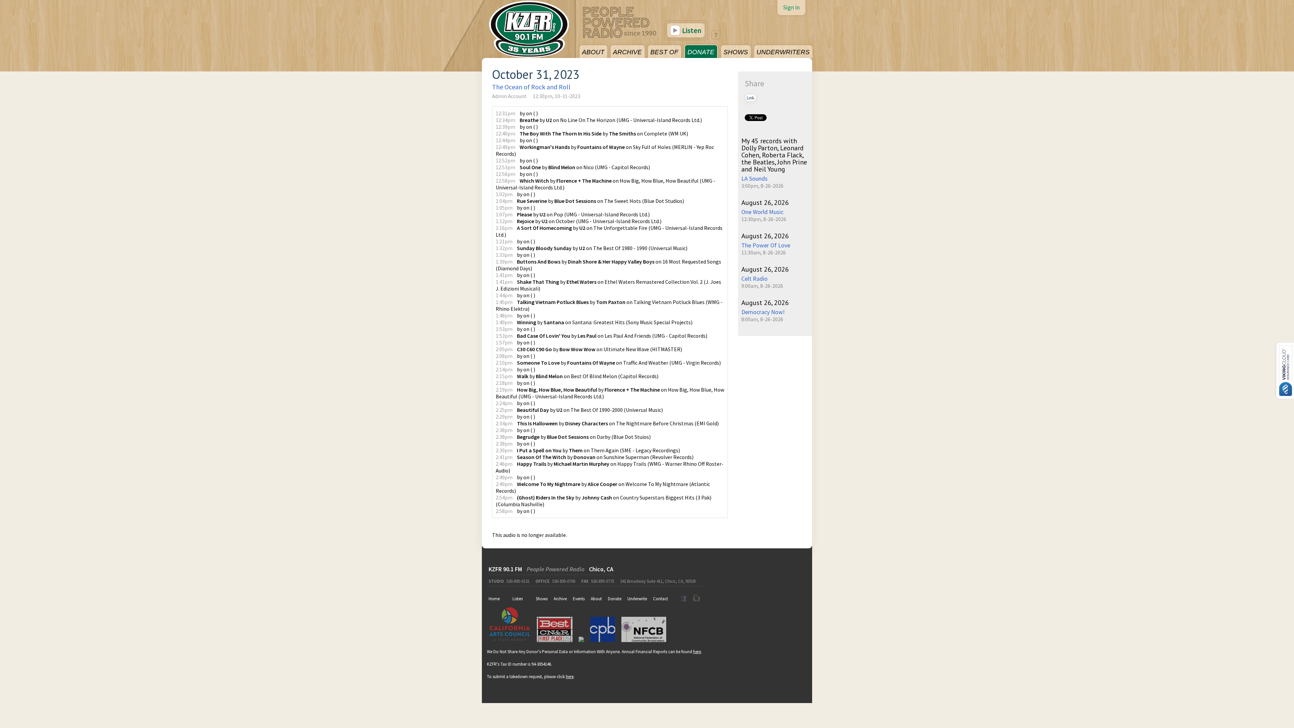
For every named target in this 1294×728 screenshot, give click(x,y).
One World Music (762, 212)
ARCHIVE (627, 52)
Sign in (791, 7)
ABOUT (593, 52)
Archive (560, 599)
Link (750, 98)
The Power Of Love (765, 245)
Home (494, 599)
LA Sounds (754, 178)
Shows (542, 599)
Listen (691, 30)
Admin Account (509, 96)
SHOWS (735, 52)
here (697, 652)
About (596, 599)
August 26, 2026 (765, 202)
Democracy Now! (763, 312)
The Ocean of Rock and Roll (531, 87)
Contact (660, 599)
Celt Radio (754, 278)
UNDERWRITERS (783, 52)
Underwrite (637, 599)
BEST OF (664, 52)
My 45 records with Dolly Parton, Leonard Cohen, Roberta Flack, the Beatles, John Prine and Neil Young (774, 155)
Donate (614, 599)
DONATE (700, 52)
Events (579, 599)
